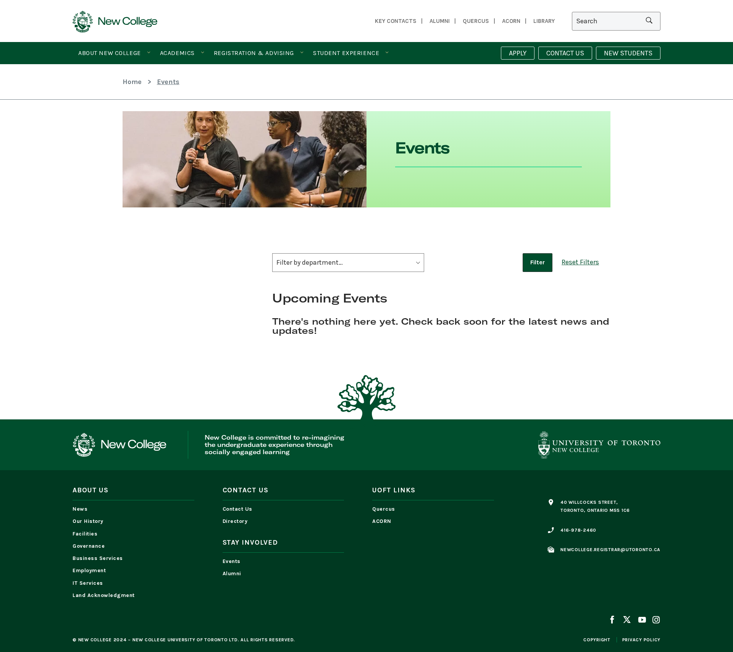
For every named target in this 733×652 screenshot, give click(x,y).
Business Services (98, 558)
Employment (89, 570)
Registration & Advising (254, 53)
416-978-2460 (578, 530)
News (80, 509)
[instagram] (654, 620)
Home (132, 82)
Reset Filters (580, 262)
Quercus (383, 509)
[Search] (616, 21)
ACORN (511, 21)
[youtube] (642, 620)
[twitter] (627, 620)
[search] (649, 21)
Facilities (85, 534)
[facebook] (613, 620)
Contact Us (237, 509)
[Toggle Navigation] (148, 52)
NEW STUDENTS (628, 53)
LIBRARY (544, 21)
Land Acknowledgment (105, 595)
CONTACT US (565, 53)
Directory (235, 521)
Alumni (439, 21)
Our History (88, 521)
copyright (596, 639)
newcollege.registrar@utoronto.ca (610, 549)
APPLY (517, 53)
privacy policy (641, 639)
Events (232, 561)
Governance (89, 546)
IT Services (88, 583)
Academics (177, 53)
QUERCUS (476, 21)
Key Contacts (396, 21)
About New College (109, 53)
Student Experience (346, 53)
